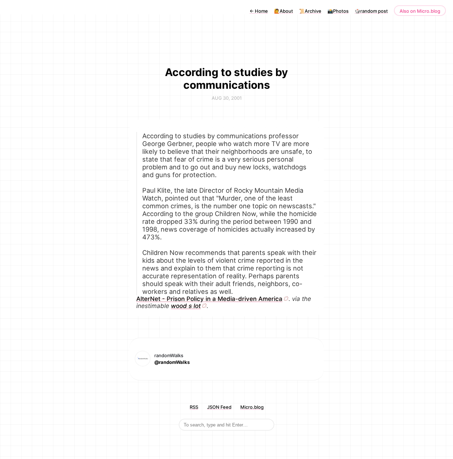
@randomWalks (172, 362)
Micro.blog (252, 407)
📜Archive (310, 11)
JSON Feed (219, 407)
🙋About (283, 11)
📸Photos (338, 11)
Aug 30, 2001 (227, 98)
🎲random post (371, 11)
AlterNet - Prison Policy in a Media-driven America (209, 298)
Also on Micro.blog (420, 11)
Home (259, 11)
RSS (194, 407)
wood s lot (186, 305)
